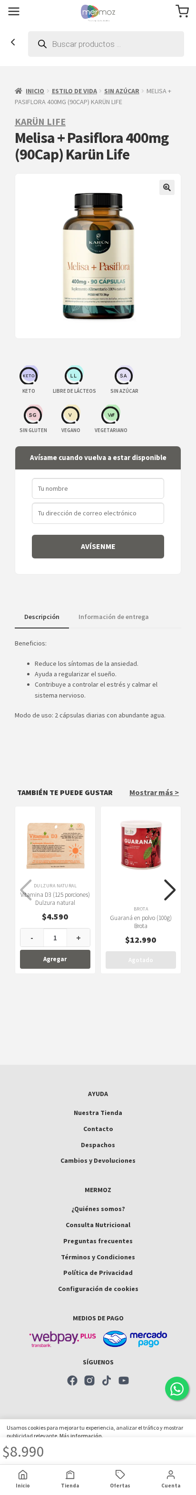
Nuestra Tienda (98, 1112)
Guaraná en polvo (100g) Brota (141, 922)
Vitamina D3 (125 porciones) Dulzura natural (55, 899)
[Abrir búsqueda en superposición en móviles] (106, 44)
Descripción (41, 616)
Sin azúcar (121, 91)
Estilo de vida (74, 91)
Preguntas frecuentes (98, 1241)
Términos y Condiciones (98, 1257)
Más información (80, 1435)
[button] (167, 187)
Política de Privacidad (98, 1272)
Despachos (98, 1145)
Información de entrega (113, 616)
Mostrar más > (154, 792)
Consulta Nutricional (98, 1225)
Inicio (35, 91)
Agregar (55, 959)
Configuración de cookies (98, 1288)
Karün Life (40, 121)
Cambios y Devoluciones (98, 1160)
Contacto (98, 1128)
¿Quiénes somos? (98, 1208)
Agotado (140, 960)
